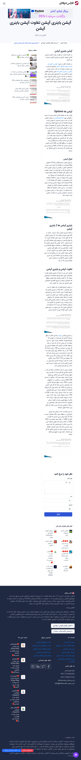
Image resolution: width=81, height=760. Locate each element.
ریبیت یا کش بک (69, 642)
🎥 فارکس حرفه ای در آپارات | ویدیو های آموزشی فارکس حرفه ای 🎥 (19, 74)
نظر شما (69, 478)
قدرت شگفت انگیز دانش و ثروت (12, 751)
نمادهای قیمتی (59, 118)
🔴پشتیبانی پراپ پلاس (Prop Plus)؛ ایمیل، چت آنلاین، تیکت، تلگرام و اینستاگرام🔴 (15, 665)
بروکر (60, 335)
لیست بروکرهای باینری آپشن (41, 645)
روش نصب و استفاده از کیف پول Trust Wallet (49, 570)
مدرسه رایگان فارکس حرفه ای (49, 43)
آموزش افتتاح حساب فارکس (42, 649)
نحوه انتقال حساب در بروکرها (65, 645)
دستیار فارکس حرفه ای (43, 652)
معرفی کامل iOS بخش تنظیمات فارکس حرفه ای (21, 90)
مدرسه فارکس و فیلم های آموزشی (66, 660)
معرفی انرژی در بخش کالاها (49, 543)
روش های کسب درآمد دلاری (66, 655)
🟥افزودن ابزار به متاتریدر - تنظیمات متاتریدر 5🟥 (50, 557)
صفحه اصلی (63, 43)
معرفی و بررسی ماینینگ (65, 568)
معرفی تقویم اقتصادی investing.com (49, 534)
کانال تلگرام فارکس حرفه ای (62, 625)
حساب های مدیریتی (68, 652)
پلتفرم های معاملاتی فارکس (42, 655)
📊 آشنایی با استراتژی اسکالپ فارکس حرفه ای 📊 (19, 64)
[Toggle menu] (76, 755)
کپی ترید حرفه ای (69, 649)
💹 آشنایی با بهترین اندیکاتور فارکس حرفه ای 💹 (20, 56)
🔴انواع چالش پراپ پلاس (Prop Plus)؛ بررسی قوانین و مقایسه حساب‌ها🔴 (14, 649)
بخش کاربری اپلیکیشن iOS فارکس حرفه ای (20, 98)
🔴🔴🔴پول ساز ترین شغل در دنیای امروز (64, 544)
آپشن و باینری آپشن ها (64, 71)
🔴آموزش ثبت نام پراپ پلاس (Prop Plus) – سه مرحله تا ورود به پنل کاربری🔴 (14, 681)
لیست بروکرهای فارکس (43, 642)
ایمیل (70, 505)
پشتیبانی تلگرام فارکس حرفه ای (62, 631)
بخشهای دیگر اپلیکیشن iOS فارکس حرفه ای (20, 81)
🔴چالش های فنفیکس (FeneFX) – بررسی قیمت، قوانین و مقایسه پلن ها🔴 (15, 714)
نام (71, 496)
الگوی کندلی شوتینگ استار (64, 533)
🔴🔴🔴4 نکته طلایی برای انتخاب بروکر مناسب (64, 556)
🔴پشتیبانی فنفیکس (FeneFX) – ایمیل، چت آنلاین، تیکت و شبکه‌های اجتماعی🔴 (14, 697)
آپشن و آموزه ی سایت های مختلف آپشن (60, 65)
